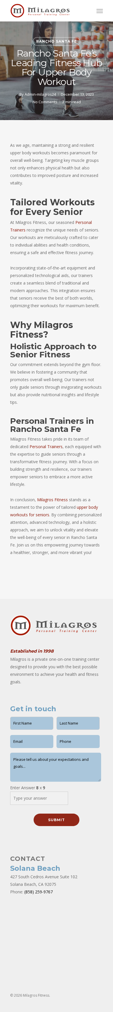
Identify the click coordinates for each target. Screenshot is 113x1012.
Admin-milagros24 (40, 94)
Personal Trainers (46, 446)
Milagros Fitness (52, 499)
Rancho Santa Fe (56, 41)
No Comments (45, 101)
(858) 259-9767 (38, 892)
